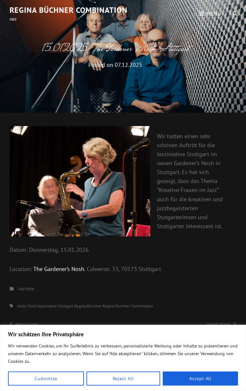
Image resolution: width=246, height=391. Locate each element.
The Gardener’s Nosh (58, 269)
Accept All (200, 378)
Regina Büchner (88, 306)
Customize (46, 378)
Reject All (123, 378)
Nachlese (26, 288)
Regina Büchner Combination (68, 10)
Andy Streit (27, 306)
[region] (123, 358)
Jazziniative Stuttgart (55, 306)
